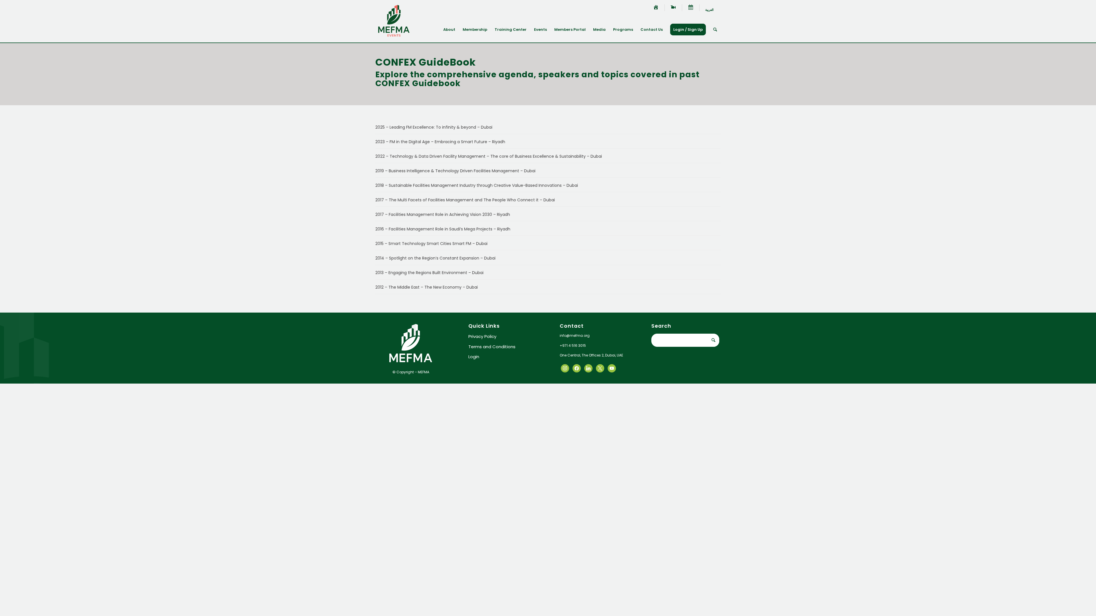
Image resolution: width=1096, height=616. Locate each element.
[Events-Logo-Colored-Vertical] (393, 21)
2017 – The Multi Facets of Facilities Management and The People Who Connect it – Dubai (465, 200)
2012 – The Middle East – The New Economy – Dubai (426, 287)
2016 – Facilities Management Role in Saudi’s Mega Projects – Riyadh (442, 229)
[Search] (715, 30)
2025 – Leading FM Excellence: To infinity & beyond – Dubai (433, 127)
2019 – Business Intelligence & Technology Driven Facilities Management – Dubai (455, 171)
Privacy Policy (482, 336)
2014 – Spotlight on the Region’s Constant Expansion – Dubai (435, 258)
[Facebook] (565, 368)
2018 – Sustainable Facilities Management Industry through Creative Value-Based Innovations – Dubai (476, 185)
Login (473, 357)
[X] (577, 368)
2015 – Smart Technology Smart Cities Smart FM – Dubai (431, 243)
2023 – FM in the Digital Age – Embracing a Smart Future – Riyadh (440, 142)
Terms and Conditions (491, 347)
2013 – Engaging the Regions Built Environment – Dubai (429, 272)
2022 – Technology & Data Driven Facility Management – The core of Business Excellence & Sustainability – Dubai (488, 156)
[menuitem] (656, 7)
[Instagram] (588, 368)
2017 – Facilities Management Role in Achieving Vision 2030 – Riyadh (442, 214)
